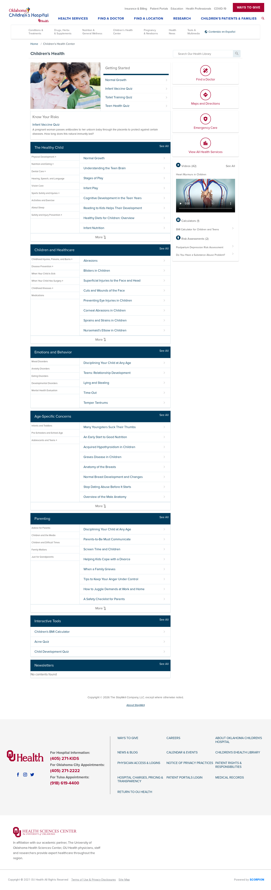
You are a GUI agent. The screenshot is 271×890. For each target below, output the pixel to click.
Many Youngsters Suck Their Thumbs (110, 427)
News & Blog (127, 752)
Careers (173, 738)
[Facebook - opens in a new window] (17, 774)
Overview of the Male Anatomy (105, 497)
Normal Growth (115, 80)
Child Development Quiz (51, 652)
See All (164, 146)
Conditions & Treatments (36, 32)
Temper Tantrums (96, 403)
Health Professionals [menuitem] (198, 8)
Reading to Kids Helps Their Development (113, 208)
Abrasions (91, 261)
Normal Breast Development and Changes (113, 477)
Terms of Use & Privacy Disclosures (93, 879)
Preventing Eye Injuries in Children (108, 300)
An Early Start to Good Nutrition (105, 437)
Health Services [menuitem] (73, 18)
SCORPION (257, 879)
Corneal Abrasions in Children (105, 310)
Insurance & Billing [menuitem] (136, 8)
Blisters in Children (97, 271)
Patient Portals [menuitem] (159, 8)
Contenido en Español (222, 31)
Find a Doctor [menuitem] (111, 18)
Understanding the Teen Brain (105, 168)
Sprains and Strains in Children (105, 320)
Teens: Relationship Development (107, 373)
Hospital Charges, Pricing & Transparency (140, 779)
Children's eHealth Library (237, 752)
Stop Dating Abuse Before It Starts (107, 487)
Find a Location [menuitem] (148, 18)
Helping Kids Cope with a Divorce (107, 559)
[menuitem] (263, 18)
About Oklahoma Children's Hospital (238, 740)
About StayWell (135, 705)
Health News (172, 32)
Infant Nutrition (94, 228)
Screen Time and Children (102, 549)
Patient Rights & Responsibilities (228, 765)
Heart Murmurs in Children (191, 174)
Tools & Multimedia (193, 32)
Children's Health (47, 53)
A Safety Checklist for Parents (104, 599)
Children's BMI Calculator (52, 632)
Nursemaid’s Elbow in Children (105, 330)
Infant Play (91, 188)
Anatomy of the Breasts (100, 467)
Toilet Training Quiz (118, 97)
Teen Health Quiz (117, 106)
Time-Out (90, 393)
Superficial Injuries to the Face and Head (112, 281)
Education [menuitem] (177, 8)
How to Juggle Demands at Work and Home (114, 589)
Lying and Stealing (96, 383)
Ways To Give (248, 7)
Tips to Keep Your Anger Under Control (111, 579)
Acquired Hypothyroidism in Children (109, 447)
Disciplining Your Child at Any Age (107, 363)
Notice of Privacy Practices (189, 763)
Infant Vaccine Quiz (118, 89)
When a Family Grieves (99, 569)
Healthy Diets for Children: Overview (109, 218)
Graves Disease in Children (102, 457)
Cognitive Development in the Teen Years (113, 198)
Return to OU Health (134, 792)
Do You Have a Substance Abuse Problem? (200, 255)
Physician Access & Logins (138, 763)
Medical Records (229, 777)
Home (34, 44)
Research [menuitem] (182, 18)
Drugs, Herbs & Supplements (63, 32)
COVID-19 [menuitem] (220, 8)
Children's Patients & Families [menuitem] (229, 18)
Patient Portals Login (184, 777)
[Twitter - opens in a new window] (32, 774)
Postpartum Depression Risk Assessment (199, 247)
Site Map (124, 879)
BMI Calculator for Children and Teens (197, 229)
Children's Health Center (123, 32)
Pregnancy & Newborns (151, 32)
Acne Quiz (41, 642)
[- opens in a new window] (45, 832)
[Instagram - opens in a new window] (25, 774)
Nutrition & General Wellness (92, 32)
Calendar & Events (182, 752)
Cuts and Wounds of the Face (104, 290)
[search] (203, 53)
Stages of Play (93, 178)
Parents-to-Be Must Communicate (107, 539)
